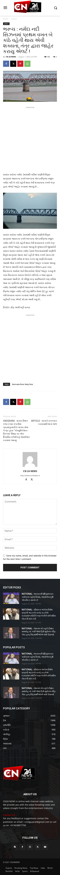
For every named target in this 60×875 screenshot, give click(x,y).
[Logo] (30, 8)
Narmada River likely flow (22, 384)
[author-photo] (30, 466)
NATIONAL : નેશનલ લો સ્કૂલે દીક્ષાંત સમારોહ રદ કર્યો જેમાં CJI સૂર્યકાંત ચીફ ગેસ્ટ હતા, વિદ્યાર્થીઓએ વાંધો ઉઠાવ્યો (39, 631)
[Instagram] (30, 847)
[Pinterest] (20, 64)
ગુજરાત (14, 18)
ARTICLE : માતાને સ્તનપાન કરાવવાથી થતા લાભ (44, 422)
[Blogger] (15, 847)
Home (5, 18)
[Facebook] (6, 64)
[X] (13, 64)
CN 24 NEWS (11, 57)
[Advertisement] (30, 139)
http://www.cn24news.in (30, 475)
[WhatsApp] (27, 64)
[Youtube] (45, 847)
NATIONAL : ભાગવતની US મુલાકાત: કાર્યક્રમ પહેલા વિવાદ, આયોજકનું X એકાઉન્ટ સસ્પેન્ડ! (38, 597)
